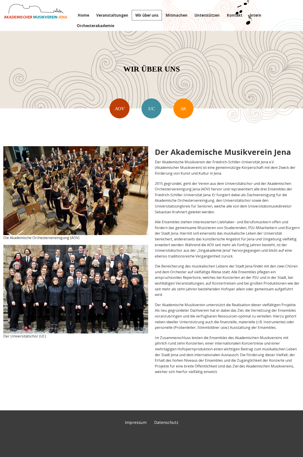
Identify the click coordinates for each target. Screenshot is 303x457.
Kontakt (234, 15)
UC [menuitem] (151, 108)
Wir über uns (146, 15)
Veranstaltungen (112, 15)
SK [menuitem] (183, 108)
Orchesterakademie (95, 25)
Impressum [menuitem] (136, 422)
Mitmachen (176, 15)
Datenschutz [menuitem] (166, 422)
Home (83, 15)
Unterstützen (207, 15)
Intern (255, 15)
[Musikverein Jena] (35, 11)
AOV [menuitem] (119, 108)
